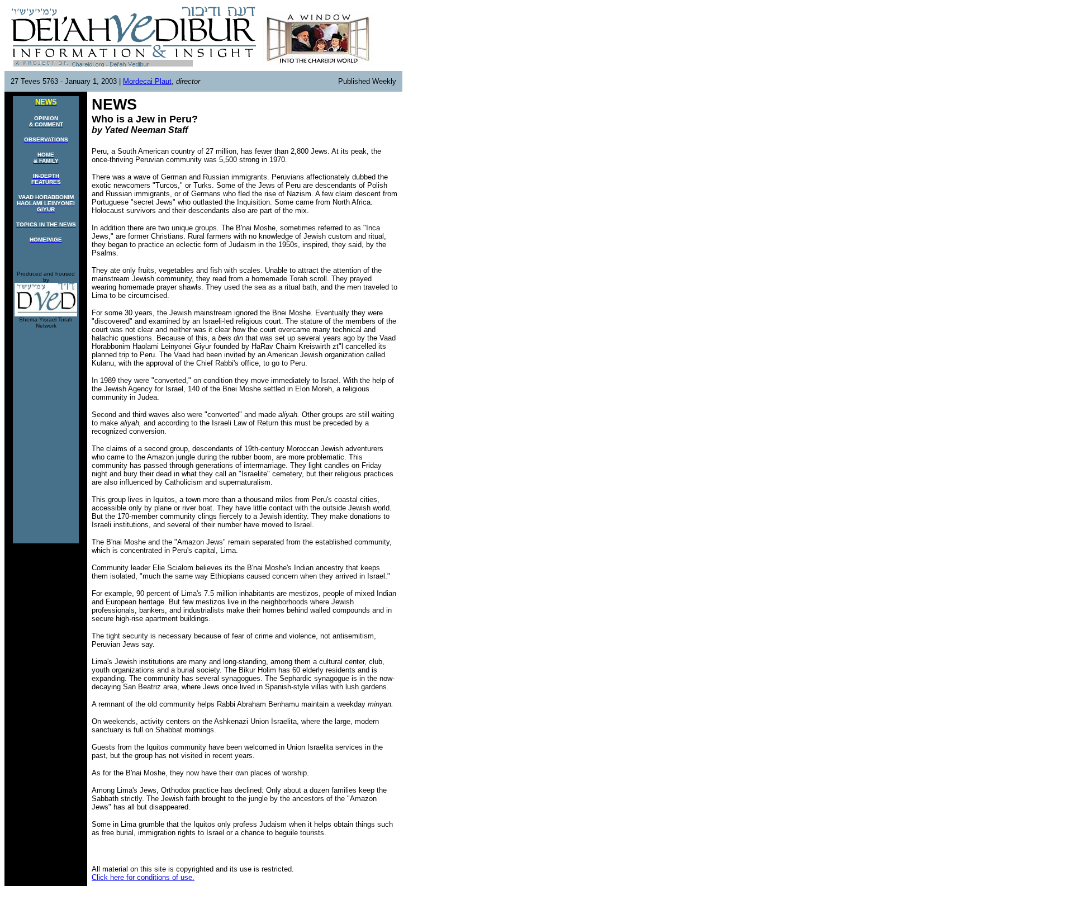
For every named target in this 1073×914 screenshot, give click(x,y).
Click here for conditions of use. (143, 877)
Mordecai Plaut (147, 81)
